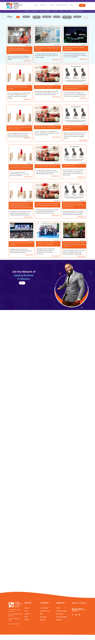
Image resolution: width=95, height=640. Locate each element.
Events (61, 11)
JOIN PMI (51, 5)
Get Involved (34, 11)
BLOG (36, 5)
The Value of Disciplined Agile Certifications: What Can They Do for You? (18, 50)
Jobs (66, 11)
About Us (27, 11)
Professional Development (76, 11)
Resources (55, 11)
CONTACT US (43, 5)
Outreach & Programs (45, 11)
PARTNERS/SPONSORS (62, 5)
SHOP (71, 5)
